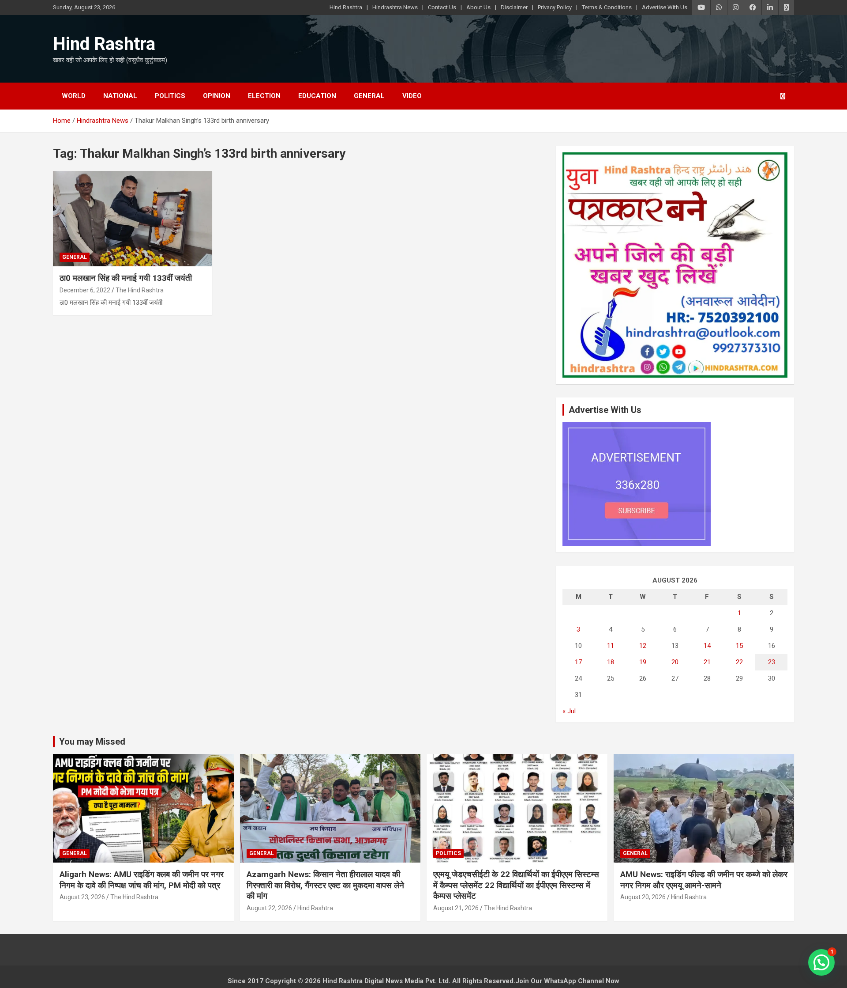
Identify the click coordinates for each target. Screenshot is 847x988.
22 (739, 662)
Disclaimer (514, 7)
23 (771, 662)
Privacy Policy (555, 7)
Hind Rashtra (346, 7)
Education (317, 96)
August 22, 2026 (269, 908)
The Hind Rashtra (140, 290)
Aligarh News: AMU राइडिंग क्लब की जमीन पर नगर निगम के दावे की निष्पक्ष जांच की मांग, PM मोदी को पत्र (142, 879)
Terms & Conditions (607, 7)
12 (642, 646)
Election (264, 96)
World (74, 96)
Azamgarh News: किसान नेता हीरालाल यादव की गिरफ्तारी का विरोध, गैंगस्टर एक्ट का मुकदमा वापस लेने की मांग (325, 885)
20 (674, 662)
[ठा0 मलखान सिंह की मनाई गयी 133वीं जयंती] (132, 218)
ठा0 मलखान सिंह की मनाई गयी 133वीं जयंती (126, 278)
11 (610, 646)
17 (578, 662)
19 (642, 662)
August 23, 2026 (82, 897)
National (120, 96)
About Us (478, 7)
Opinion (216, 96)
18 (610, 662)
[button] (821, 962)
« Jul (569, 711)
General (369, 96)
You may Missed (92, 741)
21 (707, 662)
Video (412, 96)
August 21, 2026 (456, 908)
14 (707, 646)
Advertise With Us (664, 7)
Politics (170, 96)
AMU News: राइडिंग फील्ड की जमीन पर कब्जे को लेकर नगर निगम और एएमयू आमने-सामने (703, 879)
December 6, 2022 (85, 290)
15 (739, 646)
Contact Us (442, 7)
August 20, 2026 (643, 897)
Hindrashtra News (395, 7)
